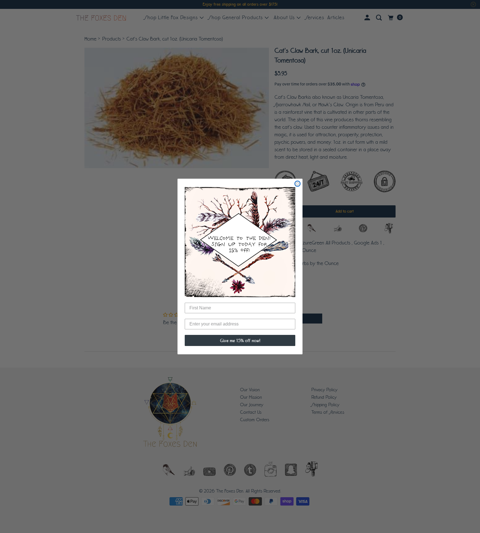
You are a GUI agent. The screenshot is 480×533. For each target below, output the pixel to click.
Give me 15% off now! (240, 340)
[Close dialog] (297, 183)
